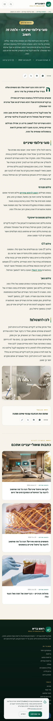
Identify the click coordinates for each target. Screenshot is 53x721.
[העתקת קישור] (25, 75)
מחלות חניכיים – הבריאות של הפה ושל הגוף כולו (27, 595)
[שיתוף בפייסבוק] (36, 75)
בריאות (48, 654)
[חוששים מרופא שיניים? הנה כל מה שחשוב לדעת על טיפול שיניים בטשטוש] (26, 518)
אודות (49, 686)
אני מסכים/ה (35, 714)
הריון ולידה (47, 671)
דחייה (23, 714)
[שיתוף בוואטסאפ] (42, 75)
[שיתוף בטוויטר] (30, 75)
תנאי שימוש (47, 693)
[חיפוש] (10, 4)
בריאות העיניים (46, 661)
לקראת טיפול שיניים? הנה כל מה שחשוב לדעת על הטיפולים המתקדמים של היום (29, 491)
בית (50, 11)
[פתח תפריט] (4, 4)
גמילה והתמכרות (45, 668)
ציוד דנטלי (37, 270)
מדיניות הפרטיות (36, 709)
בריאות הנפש (46, 657)
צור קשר (48, 689)
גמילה (49, 664)
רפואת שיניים (41, 11)
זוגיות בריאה (46, 675)
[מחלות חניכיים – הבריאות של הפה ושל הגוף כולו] (26, 570)
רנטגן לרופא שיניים (29, 192)
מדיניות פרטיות (45, 696)
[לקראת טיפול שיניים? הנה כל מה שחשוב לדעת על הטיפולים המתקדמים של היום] (26, 466)
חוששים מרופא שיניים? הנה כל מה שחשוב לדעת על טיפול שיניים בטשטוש (28, 543)
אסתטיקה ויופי (46, 650)
